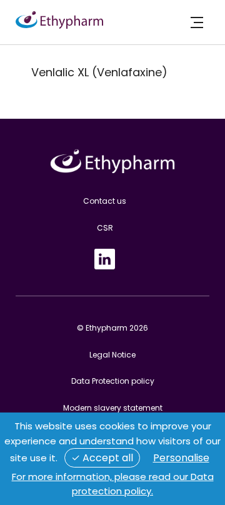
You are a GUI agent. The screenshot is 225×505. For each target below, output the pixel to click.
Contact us (104, 201)
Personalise (181, 458)
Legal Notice (112, 354)
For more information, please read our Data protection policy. (113, 484)
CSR (105, 227)
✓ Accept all (102, 458)
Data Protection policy (112, 381)
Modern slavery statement (112, 407)
